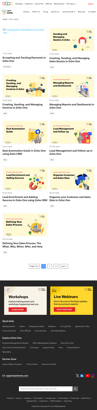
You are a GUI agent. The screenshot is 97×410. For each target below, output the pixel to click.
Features (26, 12)
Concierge (92, 12)
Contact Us (10, 398)
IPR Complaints (38, 398)
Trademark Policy (31, 401)
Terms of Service (63, 398)
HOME (4, 19)
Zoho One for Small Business (14, 348)
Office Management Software (45, 343)
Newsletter (6, 352)
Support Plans (48, 348)
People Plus (29, 4)
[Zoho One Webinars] (71, 300)
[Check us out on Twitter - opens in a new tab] (77, 375)
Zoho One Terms (9, 331)
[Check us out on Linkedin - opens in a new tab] (82, 375)
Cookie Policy (43, 401)
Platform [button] (35, 12)
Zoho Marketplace (58, 331)
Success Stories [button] (67, 12)
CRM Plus (48, 4)
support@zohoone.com (17, 375)
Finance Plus (39, 4)
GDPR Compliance (56, 401)
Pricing (45, 12)
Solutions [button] (54, 12)
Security (18, 398)
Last (62, 266)
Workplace (19, 4)
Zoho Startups (40, 331)
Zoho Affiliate (25, 331)
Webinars (52, 326)
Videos (22, 326)
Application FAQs (82, 326)
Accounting (7, 66)
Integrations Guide (36, 326)
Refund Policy (86, 398)
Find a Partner (32, 364)
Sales (52, 67)
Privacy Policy (75, 398)
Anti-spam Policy (51, 398)
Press (60, 348)
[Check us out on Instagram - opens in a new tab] (93, 375)
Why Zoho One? (67, 343)
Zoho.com (7, 4)
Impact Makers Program (12, 364)
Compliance (27, 398)
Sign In (91, 4)
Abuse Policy (68, 401)
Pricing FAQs (65, 326)
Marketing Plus (59, 4)
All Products (70, 4)
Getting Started (8, 326)
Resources (81, 12)
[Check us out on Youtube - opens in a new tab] (87, 375)
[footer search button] (75, 388)
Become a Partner (49, 364)
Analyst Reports (73, 348)
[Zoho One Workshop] (25, 300)
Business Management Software (15, 343)
